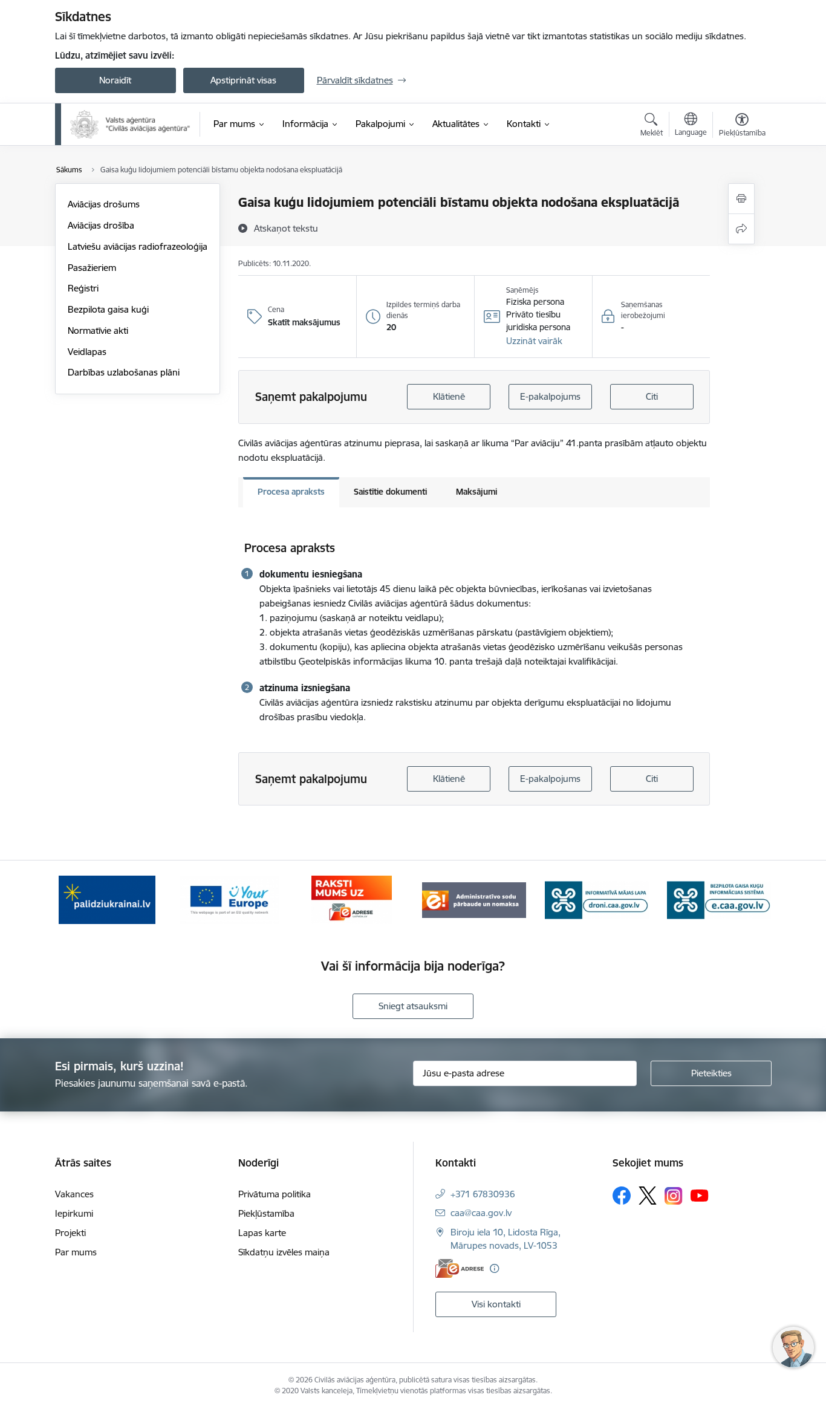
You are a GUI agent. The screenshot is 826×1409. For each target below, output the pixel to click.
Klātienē (449, 396)
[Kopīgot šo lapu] (741, 229)
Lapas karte (262, 1232)
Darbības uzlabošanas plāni (124, 372)
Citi (652, 396)
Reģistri (83, 288)
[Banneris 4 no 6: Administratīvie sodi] (474, 899)
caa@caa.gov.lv (481, 1213)
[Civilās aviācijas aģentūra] (130, 124)
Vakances (74, 1194)
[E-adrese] (459, 1268)
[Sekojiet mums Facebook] (622, 1195)
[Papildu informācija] (494, 1268)
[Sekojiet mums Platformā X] (648, 1195)
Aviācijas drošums (104, 204)
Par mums (76, 1252)
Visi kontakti (496, 1304)
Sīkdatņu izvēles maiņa (284, 1252)
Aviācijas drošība (101, 225)
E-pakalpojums (550, 396)
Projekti (70, 1232)
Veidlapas (87, 351)
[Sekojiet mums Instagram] (674, 1196)
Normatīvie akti (98, 330)
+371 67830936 (482, 1194)
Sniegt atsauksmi (413, 1006)
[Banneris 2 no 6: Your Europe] (229, 899)
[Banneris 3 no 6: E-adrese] (351, 899)
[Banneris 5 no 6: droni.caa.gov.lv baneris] (597, 899)
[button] (534, 341)
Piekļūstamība (266, 1213)
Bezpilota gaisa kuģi (108, 309)
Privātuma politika (274, 1194)
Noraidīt (115, 80)
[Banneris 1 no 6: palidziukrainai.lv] (107, 899)
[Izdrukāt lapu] (741, 198)
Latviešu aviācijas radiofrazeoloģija (137, 246)
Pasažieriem (92, 267)
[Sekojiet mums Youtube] (700, 1195)
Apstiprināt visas (243, 80)
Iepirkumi (74, 1213)
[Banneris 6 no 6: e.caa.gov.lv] (719, 899)
